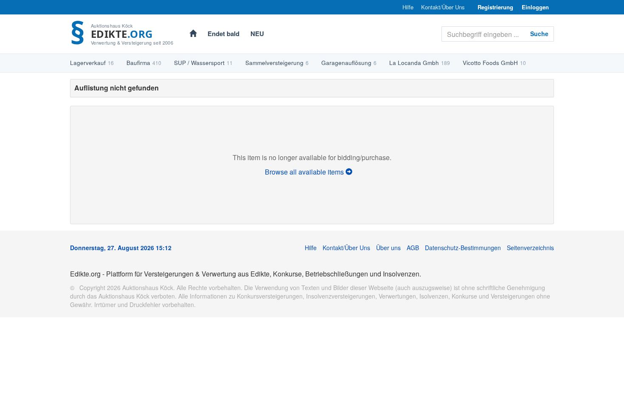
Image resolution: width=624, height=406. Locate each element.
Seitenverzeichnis (530, 247)
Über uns (388, 247)
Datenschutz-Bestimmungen (463, 247)
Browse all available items (305, 172)
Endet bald (223, 33)
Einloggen (535, 7)
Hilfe (407, 7)
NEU (257, 33)
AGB (413, 247)
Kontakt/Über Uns (443, 7)
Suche (539, 33)
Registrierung (495, 7)
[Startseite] (193, 34)
